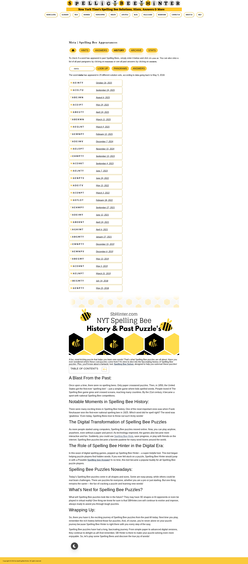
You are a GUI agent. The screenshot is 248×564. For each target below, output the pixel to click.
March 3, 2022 (103, 193)
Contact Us (176, 15)
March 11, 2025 (103, 119)
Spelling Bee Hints (123, 436)
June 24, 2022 (102, 178)
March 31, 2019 (103, 274)
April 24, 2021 (102, 222)
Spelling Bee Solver (123, 364)
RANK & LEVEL (51, 15)
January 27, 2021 (104, 237)
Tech (76, 15)
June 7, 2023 (102, 171)
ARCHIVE (136, 50)
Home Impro (100, 15)
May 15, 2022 (102, 186)
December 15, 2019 (105, 244)
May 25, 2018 (102, 288)
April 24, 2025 (102, 112)
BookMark (162, 15)
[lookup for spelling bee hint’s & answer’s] (73, 50)
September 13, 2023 (105, 156)
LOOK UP (103, 68)
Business (87, 15)
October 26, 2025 (104, 83)
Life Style (125, 15)
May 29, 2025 (102, 105)
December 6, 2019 (104, 252)
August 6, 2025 (103, 97)
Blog (136, 15)
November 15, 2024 (105, 149)
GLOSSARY (65, 15)
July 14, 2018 (102, 281)
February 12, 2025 (104, 134)
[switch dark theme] (74, 546)
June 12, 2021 (102, 215)
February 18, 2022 (104, 200)
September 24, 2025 (105, 90)
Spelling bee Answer (98, 460)
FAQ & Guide (148, 15)
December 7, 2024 (104, 141)
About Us (189, 15)
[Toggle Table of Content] (103, 369)
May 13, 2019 (102, 259)
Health (113, 15)
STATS (152, 50)
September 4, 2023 (105, 163)
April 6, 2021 (102, 230)
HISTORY (119, 50)
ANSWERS (101, 50)
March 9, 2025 (103, 127)
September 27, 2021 (105, 208)
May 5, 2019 (102, 266)
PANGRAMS (120, 68)
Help (200, 15)
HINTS (84, 50)
